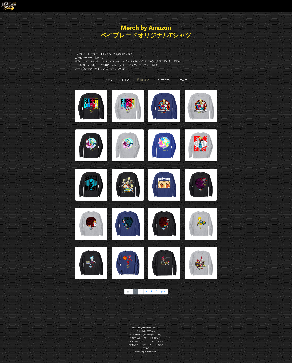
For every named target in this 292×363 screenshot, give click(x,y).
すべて (108, 79)
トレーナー (163, 79)
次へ (163, 291)
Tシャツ (124, 79)
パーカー (182, 79)
